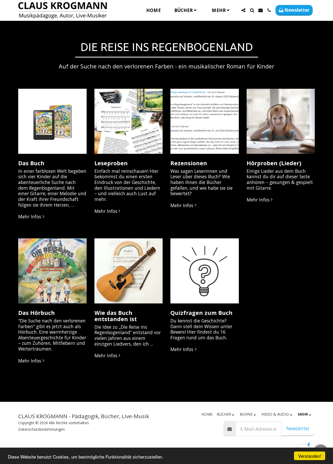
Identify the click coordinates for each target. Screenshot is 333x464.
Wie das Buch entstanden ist (115, 316)
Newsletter (298, 428)
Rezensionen (188, 163)
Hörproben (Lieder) (274, 163)
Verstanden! (309, 456)
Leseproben (111, 163)
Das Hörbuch (36, 312)
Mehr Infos (29, 217)
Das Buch (31, 163)
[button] (186, 10)
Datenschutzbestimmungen (41, 429)
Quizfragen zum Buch (201, 312)
